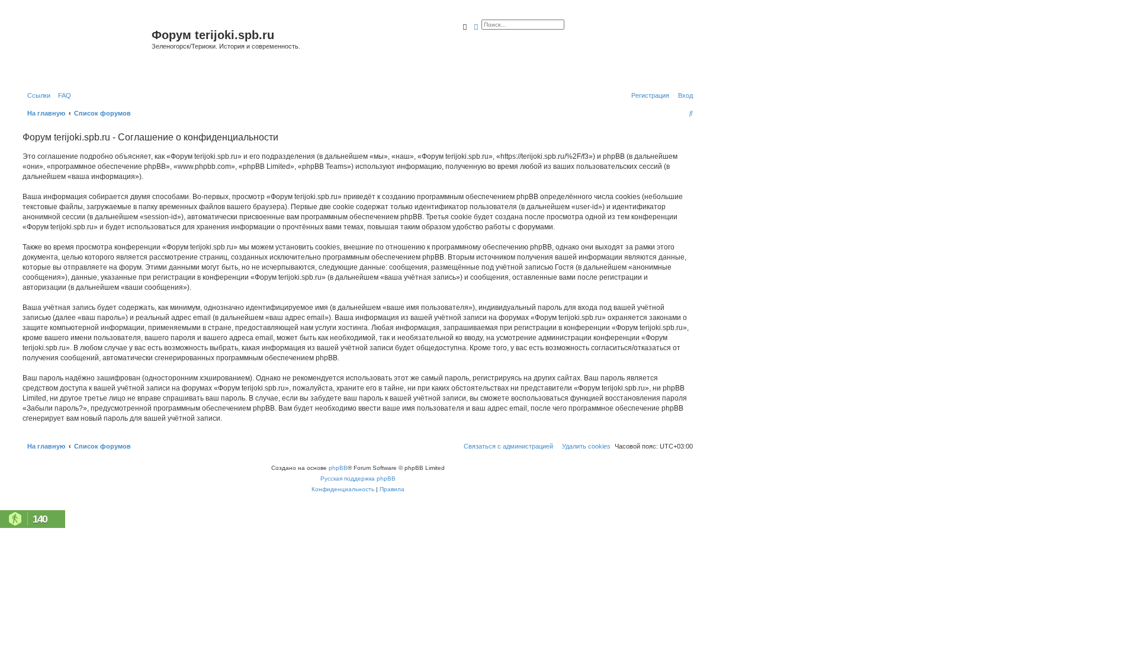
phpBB (338, 468)
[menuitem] (62, 95)
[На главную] (86, 49)
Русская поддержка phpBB (358, 478)
